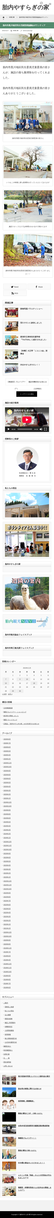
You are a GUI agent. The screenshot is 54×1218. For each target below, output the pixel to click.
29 (13, 691)
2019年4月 (7, 960)
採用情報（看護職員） (26, 1101)
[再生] (8, 429)
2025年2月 (7, 794)
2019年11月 (7, 948)
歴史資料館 (7, 1062)
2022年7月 (7, 901)
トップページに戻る (27, 394)
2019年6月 (7, 956)
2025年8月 (7, 774)
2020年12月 (7, 932)
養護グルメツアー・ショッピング (14, 712)
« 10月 (4, 694)
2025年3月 (7, 790)
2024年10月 (7, 806)
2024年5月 (7, 822)
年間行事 (15, 30)
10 (27, 679)
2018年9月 (7, 975)
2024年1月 (7, 837)
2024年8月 (7, 814)
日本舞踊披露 (8, 708)
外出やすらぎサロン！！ (30, 365)
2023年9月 (7, 853)
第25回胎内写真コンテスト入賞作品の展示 (34, 1076)
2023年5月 (7, 861)
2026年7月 (7, 743)
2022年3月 (7, 916)
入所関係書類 (9, 1030)
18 (34, 683)
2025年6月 (7, 778)
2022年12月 (7, 881)
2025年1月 (7, 798)
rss (41, 3)
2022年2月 (7, 920)
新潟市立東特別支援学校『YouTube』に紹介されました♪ (33, 338)
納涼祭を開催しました (11, 716)
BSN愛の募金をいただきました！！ (31, 1163)
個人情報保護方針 (11, 1038)
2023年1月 (7, 877)
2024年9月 (7, 810)
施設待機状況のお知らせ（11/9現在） (38, 383)
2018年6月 (7, 987)
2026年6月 (7, 747)
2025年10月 (7, 767)
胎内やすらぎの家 (25, 1214)
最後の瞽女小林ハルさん (27, 1150)
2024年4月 (7, 826)
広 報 (6, 1058)
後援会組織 (8, 1018)
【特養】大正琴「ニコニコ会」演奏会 (33, 352)
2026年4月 (7, 755)
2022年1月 (7, 924)
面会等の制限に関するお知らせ (29, 1089)
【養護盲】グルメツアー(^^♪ (16, 383)
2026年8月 (7, 739)
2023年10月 (7, 849)
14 (6, 683)
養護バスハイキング (10, 720)
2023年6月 (7, 857)
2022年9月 (7, 893)
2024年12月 (7, 802)
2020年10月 (7, 936)
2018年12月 (7, 964)
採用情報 (8, 1034)
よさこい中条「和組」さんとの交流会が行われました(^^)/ (34, 1176)
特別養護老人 (8, 1050)
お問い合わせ (8, 1066)
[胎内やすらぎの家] (25, 7)
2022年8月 (7, 897)
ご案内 (5, 1003)
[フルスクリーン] (45, 429)
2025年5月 (7, 782)
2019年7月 (7, 952)
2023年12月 (7, 841)
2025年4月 (7, 786)
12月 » (10, 694)
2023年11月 (7, 845)
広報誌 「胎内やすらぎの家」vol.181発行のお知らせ (21, 724)
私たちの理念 (9, 1011)
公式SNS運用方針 (11, 1042)
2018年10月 (7, 972)
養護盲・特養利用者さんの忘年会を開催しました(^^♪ (34, 1189)
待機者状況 (8, 1026)
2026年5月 (7, 751)
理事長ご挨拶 (9, 1007)
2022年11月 (7, 885)
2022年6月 (7, 905)
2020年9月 (7, 940)
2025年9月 (7, 770)
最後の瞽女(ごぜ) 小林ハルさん (30, 1113)
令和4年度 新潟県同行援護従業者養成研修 (33, 1126)
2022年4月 (7, 912)
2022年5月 (7, 908)
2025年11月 (7, 763)
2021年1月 (7, 928)
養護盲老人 (7, 1046)
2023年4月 (7, 865)
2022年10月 (7, 889)
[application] (27, 419)
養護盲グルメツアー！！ (27, 1138)
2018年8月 (7, 979)
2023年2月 (7, 873)
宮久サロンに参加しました (31, 323)
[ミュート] (41, 429)
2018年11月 (7, 968)
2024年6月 (7, 818)
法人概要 (8, 1015)
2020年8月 (7, 944)
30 (20, 691)
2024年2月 (7, 834)
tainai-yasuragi (27, 30)
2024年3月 (7, 830)
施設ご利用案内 (10, 1022)
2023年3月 (7, 869)
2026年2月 (7, 759)
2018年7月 (7, 983)
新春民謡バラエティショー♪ (31, 309)
